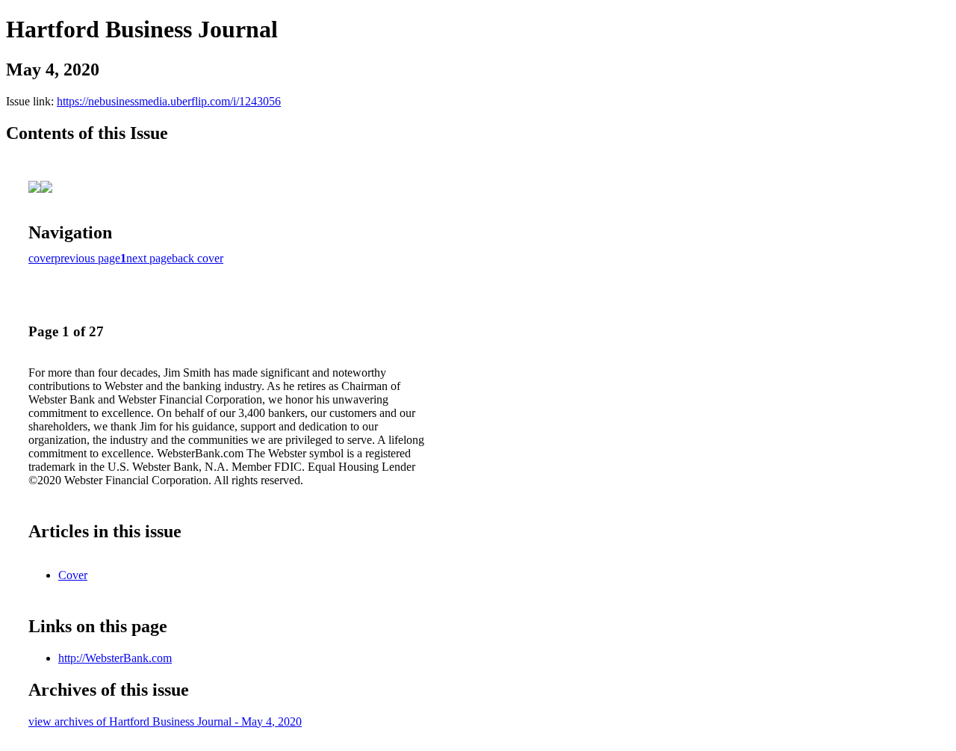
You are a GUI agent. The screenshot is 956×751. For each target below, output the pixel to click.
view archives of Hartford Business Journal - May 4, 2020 (165, 721)
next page (149, 258)
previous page (87, 258)
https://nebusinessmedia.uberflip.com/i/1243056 (169, 101)
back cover (197, 258)
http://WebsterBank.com (115, 658)
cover (41, 258)
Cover (72, 575)
